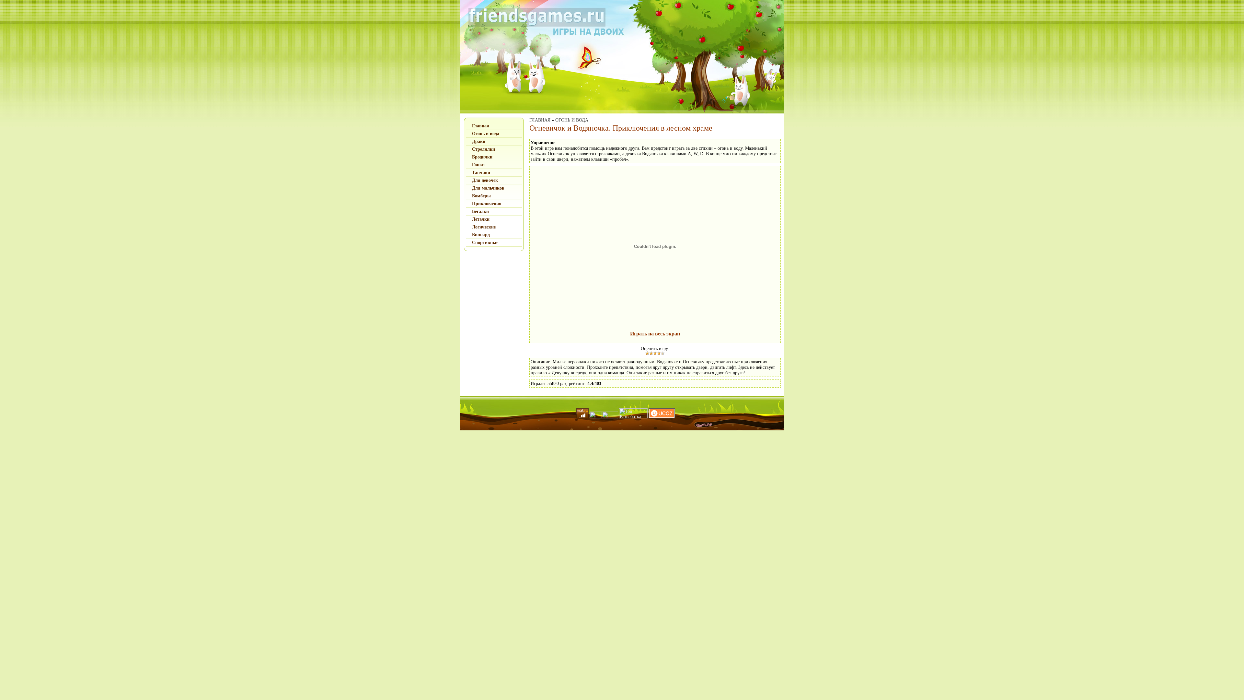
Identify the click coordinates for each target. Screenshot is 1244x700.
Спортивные (485, 242)
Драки (478, 141)
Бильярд (481, 234)
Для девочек (485, 180)
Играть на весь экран (655, 333)
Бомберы (481, 195)
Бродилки (482, 157)
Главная (480, 125)
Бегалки (480, 211)
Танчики (481, 172)
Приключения (486, 203)
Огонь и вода (485, 133)
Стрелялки (483, 149)
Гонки (478, 164)
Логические (484, 227)
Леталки (481, 219)
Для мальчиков (488, 188)
